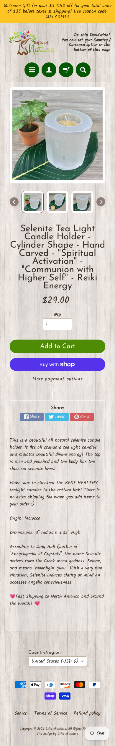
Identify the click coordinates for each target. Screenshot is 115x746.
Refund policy (87, 713)
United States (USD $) (55, 661)
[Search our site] (83, 69)
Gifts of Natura (55, 729)
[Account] (49, 69)
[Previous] (14, 201)
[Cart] (66, 69)
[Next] (100, 201)
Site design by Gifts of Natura (57, 734)
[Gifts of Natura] (31, 43)
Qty (57, 314)
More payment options (57, 379)
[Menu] (31, 69)
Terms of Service (50, 713)
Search (21, 713)
